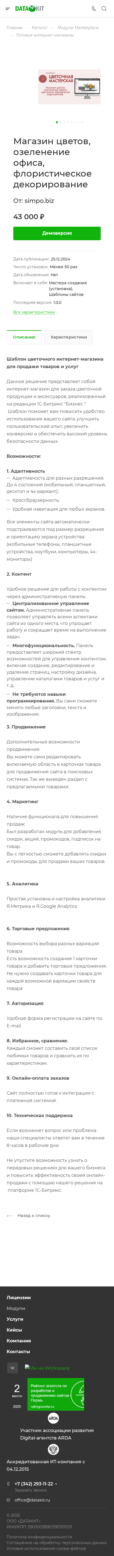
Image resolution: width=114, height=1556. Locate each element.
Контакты (18, 1351)
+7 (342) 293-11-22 (34, 1484)
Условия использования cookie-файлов (46, 1548)
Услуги (15, 1319)
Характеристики (69, 337)
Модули (16, 1308)
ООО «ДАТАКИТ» (23, 1521)
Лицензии (19, 1297)
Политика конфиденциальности (39, 1537)
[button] (57, 122)
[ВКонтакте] (12, 1368)
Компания (19, 1340)
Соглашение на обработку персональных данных (57, 1543)
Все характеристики (34, 312)
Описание (24, 337)
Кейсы (14, 1330)
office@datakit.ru (32, 1500)
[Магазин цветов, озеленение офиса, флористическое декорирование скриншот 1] (69, 87)
